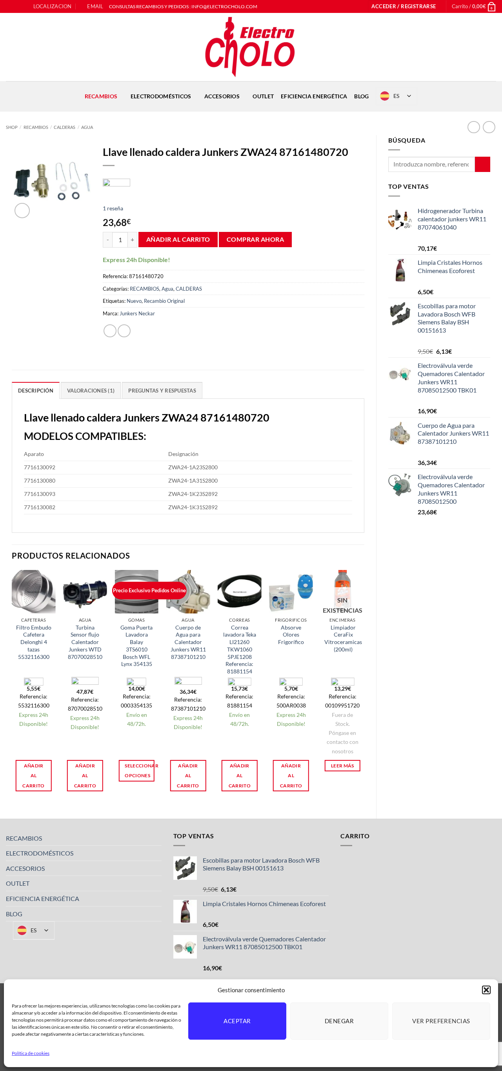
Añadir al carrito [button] (33, 775)
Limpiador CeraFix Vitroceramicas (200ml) (343, 638)
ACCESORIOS (222, 96)
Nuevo (134, 301)
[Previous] (12, 687)
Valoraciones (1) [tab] (91, 390)
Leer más (342, 765)
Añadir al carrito (178, 239)
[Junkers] (116, 184)
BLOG (361, 96)
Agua (87, 127)
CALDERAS (64, 127)
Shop (12, 127)
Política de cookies (30, 1053)
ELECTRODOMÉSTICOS (161, 96)
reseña (113, 208)
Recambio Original (164, 301)
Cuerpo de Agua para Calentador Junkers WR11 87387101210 (188, 642)
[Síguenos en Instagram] (17, 6)
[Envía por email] (124, 330)
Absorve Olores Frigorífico (291, 634)
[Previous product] (489, 127)
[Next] (364, 687)
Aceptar (237, 1020)
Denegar (339, 1020)
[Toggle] (157, 838)
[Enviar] (482, 164)
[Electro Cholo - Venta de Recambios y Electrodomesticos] (251, 47)
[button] (486, 990)
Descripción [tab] (35, 390)
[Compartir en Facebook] (110, 330)
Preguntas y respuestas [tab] (162, 390)
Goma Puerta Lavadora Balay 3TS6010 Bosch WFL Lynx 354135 (136, 646)
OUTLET (263, 96)
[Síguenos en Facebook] (9, 6)
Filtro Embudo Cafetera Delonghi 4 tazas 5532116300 (33, 642)
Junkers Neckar (137, 313)
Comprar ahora (255, 239)
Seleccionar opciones (140, 770)
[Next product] (473, 127)
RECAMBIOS (101, 96)
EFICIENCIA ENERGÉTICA (314, 96)
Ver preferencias (441, 1020)
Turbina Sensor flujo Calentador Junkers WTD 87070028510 (85, 642)
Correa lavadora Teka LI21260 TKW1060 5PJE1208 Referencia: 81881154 (239, 649)
